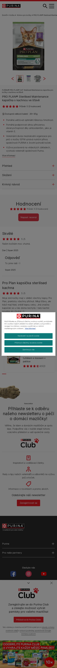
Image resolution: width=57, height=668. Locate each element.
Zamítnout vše (28, 350)
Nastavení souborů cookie (28, 336)
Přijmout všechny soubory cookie (28, 343)
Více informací (30, 328)
